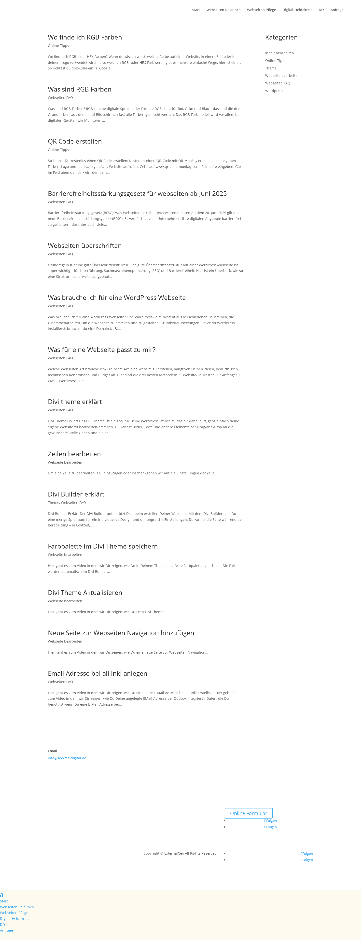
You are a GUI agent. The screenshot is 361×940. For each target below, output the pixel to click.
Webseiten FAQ (60, 97)
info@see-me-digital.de (67, 758)
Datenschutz (180, 817)
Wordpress (274, 90)
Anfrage (337, 10)
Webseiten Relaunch (224, 10)
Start (196, 10)
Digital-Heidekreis (297, 10)
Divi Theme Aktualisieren (85, 592)
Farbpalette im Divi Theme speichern (103, 546)
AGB (180, 823)
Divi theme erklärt (75, 401)
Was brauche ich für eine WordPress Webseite (117, 297)
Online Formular (248, 813)
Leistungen (92, 804)
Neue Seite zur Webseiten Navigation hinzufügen (121, 632)
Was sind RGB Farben (79, 89)
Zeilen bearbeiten (74, 453)
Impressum (180, 810)
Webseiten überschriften (85, 245)
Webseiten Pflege (261, 10)
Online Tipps (58, 45)
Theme (53, 502)
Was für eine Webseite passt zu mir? (101, 349)
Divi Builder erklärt (76, 494)
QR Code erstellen (75, 141)
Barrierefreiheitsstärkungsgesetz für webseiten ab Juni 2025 (137, 193)
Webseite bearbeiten (65, 462)
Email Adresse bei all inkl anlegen (97, 673)
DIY (321, 10)
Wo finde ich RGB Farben (85, 37)
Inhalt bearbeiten (279, 53)
